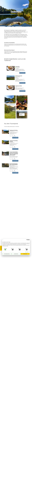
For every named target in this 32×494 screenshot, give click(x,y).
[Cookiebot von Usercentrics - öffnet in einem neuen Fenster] (27, 239)
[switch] (12, 249)
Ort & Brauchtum (14, 8)
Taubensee (22, 8)
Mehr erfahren (16, 70)
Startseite (9, 8)
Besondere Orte (18, 8)
